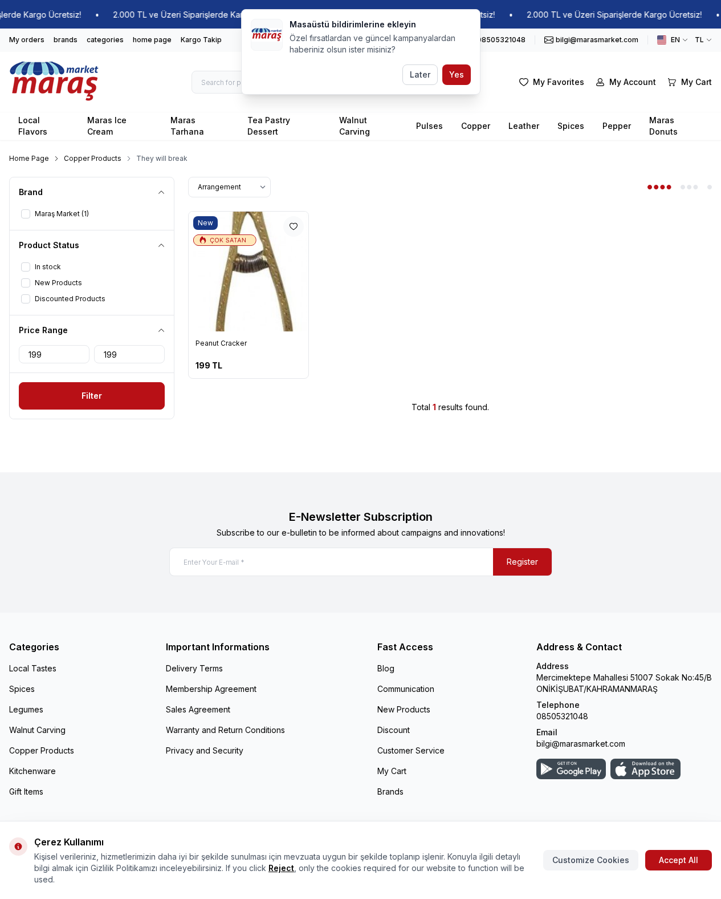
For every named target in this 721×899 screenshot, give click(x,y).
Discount (393, 730)
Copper (475, 126)
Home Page (29, 158)
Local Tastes (32, 668)
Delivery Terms (194, 668)
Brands (390, 791)
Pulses (429, 126)
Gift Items (26, 791)
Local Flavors (32, 125)
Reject (281, 868)
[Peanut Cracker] (248, 271)
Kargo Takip (201, 39)
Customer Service (411, 750)
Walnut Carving (354, 125)
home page (152, 39)
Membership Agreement (211, 689)
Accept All (678, 860)
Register (522, 561)
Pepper (616, 126)
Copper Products (92, 158)
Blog (385, 668)
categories (105, 39)
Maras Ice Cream (107, 125)
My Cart (391, 771)
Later (420, 74)
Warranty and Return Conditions (225, 730)
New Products (403, 709)
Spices (570, 126)
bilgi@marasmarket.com (580, 743)
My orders (26, 39)
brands (66, 39)
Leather (523, 126)
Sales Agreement (198, 709)
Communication (405, 689)
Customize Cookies (590, 860)
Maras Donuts (663, 125)
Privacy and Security (204, 750)
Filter (92, 395)
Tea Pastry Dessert (268, 125)
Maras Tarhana (187, 125)
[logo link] (54, 82)
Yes (456, 74)
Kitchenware (32, 771)
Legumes (26, 709)
